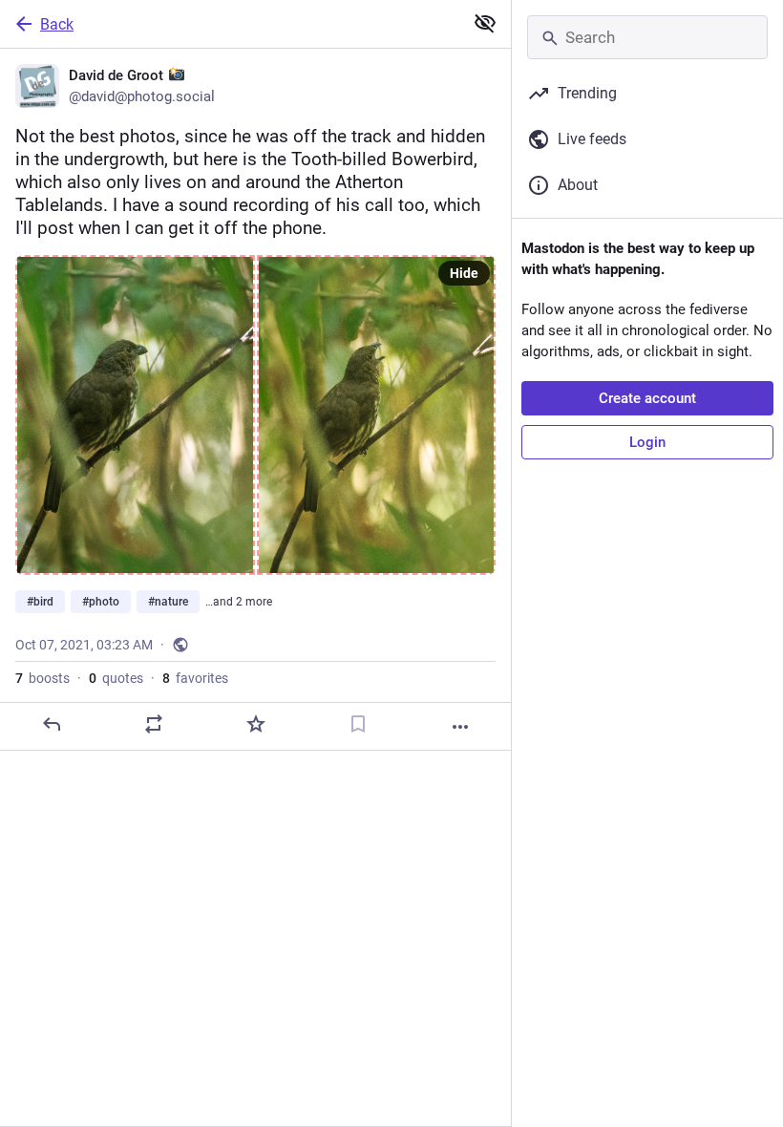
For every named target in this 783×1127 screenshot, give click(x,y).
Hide (464, 273)
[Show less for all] (485, 23)
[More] (460, 726)
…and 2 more (238, 601)
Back (57, 24)
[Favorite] (255, 723)
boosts (42, 678)
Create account (647, 398)
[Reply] (51, 723)
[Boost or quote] (153, 723)
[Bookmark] (358, 723)
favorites (195, 678)
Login (647, 442)
